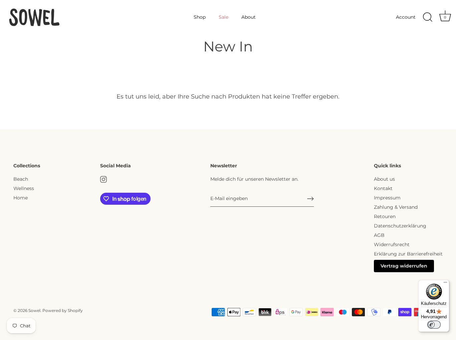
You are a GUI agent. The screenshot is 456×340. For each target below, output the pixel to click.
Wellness (23, 188)
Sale (223, 17)
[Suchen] (427, 17)
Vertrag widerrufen (404, 266)
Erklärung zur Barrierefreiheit (408, 254)
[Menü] (445, 284)
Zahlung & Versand (396, 207)
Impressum (387, 198)
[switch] (434, 325)
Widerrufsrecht (392, 244)
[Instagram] (103, 179)
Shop (200, 17)
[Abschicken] (310, 198)
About (248, 17)
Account (406, 17)
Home (20, 198)
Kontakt (383, 188)
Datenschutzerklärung (400, 226)
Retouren (385, 216)
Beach (20, 179)
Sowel (34, 310)
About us (384, 179)
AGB (379, 235)
